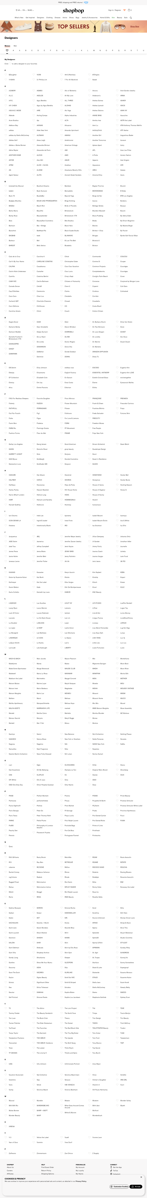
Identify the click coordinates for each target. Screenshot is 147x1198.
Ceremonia (41, 291)
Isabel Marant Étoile (99, 520)
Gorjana (68, 454)
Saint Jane (12, 928)
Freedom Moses (98, 423)
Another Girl (96, 135)
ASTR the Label (126, 120)
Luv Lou (123, 643)
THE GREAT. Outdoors (45, 1043)
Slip (66, 967)
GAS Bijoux (13, 459)
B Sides (123, 191)
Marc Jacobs (41, 659)
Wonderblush (97, 1115)
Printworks (96, 835)
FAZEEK (40, 403)
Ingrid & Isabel (42, 520)
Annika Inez (96, 120)
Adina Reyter (13, 150)
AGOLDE (40, 95)
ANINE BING (97, 115)
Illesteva (12, 525)
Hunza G (123, 490)
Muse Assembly (126, 708)
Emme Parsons (42, 387)
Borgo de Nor (97, 196)
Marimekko (41, 678)
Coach (67, 311)
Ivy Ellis (123, 525)
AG (10, 170)
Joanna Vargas (97, 556)
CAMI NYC (12, 281)
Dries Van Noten (126, 322)
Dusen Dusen (125, 342)
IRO (66, 525)
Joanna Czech (97, 551)
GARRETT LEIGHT (15, 454)
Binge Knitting (70, 201)
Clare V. (67, 286)
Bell (38, 240)
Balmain (12, 226)
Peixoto (11, 835)
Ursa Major (96, 1064)
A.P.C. (11, 100)
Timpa (94, 1013)
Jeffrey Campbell (43, 546)
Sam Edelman (14, 948)
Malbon (11, 698)
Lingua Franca (97, 618)
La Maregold (13, 633)
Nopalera (95, 749)
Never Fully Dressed (44, 754)
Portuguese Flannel (72, 835)
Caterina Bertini (42, 276)
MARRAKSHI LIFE (43, 708)
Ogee (38, 765)
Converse (95, 281)
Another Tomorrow (99, 140)
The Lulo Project (71, 1008)
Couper (123, 261)
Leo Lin (67, 618)
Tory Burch (96, 1053)
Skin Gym (68, 953)
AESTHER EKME (15, 155)
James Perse (13, 551)
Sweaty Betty (125, 987)
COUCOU (123, 256)
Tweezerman (124, 1038)
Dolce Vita (68, 347)
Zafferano (12, 1153)
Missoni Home (97, 698)
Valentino (12, 1080)
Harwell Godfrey (15, 505)
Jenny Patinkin (70, 556)
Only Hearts (69, 785)
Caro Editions (14, 306)
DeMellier (40, 352)
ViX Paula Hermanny (99, 1090)
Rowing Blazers (125, 872)
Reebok (39, 877)
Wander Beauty (14, 1115)
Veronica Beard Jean (72, 1075)
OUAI (122, 775)
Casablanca (41, 266)
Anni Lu (95, 125)
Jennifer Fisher (42, 561)
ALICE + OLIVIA (42, 165)
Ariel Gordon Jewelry (127, 91)
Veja (38, 1080)
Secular (11, 992)
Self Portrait (13, 997)
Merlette (68, 713)
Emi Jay (39, 382)
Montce (95, 723)
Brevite (95, 226)
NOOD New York (98, 744)
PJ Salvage (68, 811)
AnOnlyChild (97, 130)
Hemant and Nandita (44, 500)
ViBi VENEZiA (70, 1085)
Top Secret (96, 1048)
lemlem (67, 613)
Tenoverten (13, 1043)
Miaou (67, 723)
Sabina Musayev (15, 908)
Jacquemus (13, 536)
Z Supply (95, 1153)
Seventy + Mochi (43, 923)
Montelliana (124, 659)
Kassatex (40, 572)
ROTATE (123, 862)
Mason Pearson (70, 659)
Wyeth (122, 1105)
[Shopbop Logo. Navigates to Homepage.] (73, 10)
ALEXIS (39, 155)
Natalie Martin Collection (18, 754)
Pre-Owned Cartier (99, 816)
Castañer (40, 271)
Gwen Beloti (124, 444)
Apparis (95, 160)
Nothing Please (125, 734)
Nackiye (12, 734)
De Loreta (40, 342)
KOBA (122, 572)
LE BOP (39, 628)
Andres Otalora (97, 110)
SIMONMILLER (70, 913)
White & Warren (70, 1113)
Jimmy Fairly (97, 546)
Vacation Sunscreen (16, 1075)
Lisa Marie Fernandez (100, 628)
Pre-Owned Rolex (98, 820)
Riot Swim (68, 882)
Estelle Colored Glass (100, 377)
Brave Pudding (97, 216)
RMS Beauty (69, 897)
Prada (94, 811)
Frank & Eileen (97, 403)
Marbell (11, 723)
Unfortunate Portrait (72, 1064)
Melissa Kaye (69, 703)
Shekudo (40, 948)
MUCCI (123, 698)
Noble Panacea (97, 739)
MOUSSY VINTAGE (127, 688)
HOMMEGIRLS (70, 500)
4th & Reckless (70, 75)
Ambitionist (69, 140)
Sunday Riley (125, 948)
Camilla (12, 276)
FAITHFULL (13, 408)
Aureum (123, 140)
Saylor (11, 977)
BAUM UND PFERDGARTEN (47, 201)
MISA (94, 678)
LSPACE (123, 623)
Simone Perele (42, 997)
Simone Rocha (70, 908)
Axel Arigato (124, 160)
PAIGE (11, 796)
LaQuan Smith (14, 643)
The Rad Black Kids (72, 1028)
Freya (122, 408)
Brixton (95, 245)
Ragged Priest (14, 882)
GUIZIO (95, 464)
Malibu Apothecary (16, 703)
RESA (39, 897)
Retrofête (68, 857)
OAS (10, 775)
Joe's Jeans (96, 561)
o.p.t (10, 765)
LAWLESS (40, 623)
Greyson (68, 464)
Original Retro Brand (99, 770)
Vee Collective (42, 1075)
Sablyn (11, 913)
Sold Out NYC (70, 977)
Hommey (68, 505)
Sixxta (67, 923)
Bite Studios (69, 221)
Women (7, 46)
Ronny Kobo (96, 887)
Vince (94, 1075)
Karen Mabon (14, 587)
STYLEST (123, 943)
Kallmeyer (12, 582)
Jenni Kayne (69, 546)
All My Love (69, 95)
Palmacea (12, 801)
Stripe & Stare (125, 923)
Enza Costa (69, 382)
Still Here (123, 913)
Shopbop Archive (43, 953)
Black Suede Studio (72, 231)
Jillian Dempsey (98, 536)
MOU (122, 683)
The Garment (41, 1033)
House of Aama (98, 485)
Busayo (123, 206)
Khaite (67, 577)
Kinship (95, 577)
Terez (11, 1048)
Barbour (12, 240)
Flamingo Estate (43, 428)
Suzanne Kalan (125, 977)
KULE (122, 587)
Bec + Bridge (41, 226)
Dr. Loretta (96, 337)
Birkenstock (69, 211)
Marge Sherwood (43, 668)
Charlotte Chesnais (44, 301)
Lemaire (68, 608)
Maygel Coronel (70, 678)
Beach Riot (41, 206)
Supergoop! (124, 967)
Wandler (40, 1101)
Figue (39, 418)
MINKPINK (96, 673)
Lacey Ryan (13, 608)
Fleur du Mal (41, 433)
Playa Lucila (69, 816)
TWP (122, 1043)
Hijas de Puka (70, 485)
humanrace (96, 505)
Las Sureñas (41, 603)
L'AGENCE (12, 603)
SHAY (39, 943)
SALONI (12, 943)
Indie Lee (40, 516)
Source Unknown (98, 918)
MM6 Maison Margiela (100, 708)
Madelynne (13, 664)
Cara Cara (12, 296)
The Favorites (42, 1028)
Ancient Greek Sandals (73, 175)
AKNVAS (40, 125)
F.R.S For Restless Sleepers (18, 398)
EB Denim (12, 368)
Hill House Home (71, 490)
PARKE (11, 820)
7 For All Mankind (71, 80)
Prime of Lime (97, 825)
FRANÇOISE (96, 398)
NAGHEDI (12, 739)
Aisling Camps (42, 115)
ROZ (121, 882)
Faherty (11, 403)
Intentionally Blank (44, 525)
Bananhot (12, 231)
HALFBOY (12, 480)
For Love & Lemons (72, 418)
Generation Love (15, 464)
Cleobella (68, 296)
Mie (93, 659)
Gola (38, 454)
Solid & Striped (70, 982)
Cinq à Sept (69, 276)
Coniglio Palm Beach (100, 276)
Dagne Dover (13, 322)
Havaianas (41, 485)
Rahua (11, 887)
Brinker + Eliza (97, 231)
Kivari (94, 587)
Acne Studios (13, 120)
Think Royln (69, 1048)
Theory (67, 1018)
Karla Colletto (14, 592)
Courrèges (124, 266)
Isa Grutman (97, 525)
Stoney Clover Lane (127, 918)
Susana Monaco (126, 972)
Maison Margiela (15, 693)
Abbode (11, 115)
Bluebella (68, 245)
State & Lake (97, 967)
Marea (39, 664)
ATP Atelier (124, 130)
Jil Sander (96, 541)
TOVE (122, 1008)
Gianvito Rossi (42, 449)
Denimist (40, 357)
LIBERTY (68, 648)
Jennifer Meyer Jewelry (73, 536)
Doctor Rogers (70, 342)
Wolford (95, 1110)
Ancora (95, 91)
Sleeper (67, 957)
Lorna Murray (125, 613)
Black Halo (69, 226)
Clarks (67, 291)
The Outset (69, 1023)
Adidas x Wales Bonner (17, 145)
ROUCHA (123, 867)
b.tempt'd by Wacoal (16, 186)
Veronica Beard (42, 1090)
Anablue (68, 165)
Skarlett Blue (69, 928)
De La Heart (41, 337)
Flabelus (40, 423)
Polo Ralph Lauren (71, 820)
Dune (122, 327)
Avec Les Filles (125, 150)
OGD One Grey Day (16, 785)
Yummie (39, 1142)
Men (15, 46)
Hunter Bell (124, 475)
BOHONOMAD (97, 191)
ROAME (95, 862)
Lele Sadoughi (42, 648)
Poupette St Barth (99, 801)
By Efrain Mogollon (127, 221)
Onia (66, 780)
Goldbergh (40, 459)
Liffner (94, 608)
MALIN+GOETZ (14, 708)
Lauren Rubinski (43, 613)
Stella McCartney (98, 987)
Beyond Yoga (69, 196)
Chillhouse (41, 306)
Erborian (68, 387)
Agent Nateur (13, 175)
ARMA (122, 95)
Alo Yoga (68, 110)
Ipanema (68, 516)
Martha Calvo (42, 713)
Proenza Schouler (126, 801)
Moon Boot (124, 664)
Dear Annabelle (42, 327)
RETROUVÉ (69, 862)
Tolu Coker (96, 1033)
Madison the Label (15, 678)
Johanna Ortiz (125, 536)
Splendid (95, 933)
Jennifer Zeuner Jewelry (73, 541)
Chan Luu (40, 296)
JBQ (38, 536)
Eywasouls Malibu (127, 382)
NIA (66, 744)
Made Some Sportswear (17, 668)
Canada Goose (14, 286)
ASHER (123, 100)
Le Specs (68, 638)
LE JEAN (40, 638)
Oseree (94, 775)
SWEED (123, 992)
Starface (95, 962)
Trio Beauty (124, 1018)
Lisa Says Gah (97, 633)
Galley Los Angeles (16, 444)
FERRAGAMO (42, 408)
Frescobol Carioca (127, 403)
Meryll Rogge (69, 718)
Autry (122, 145)
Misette (95, 683)
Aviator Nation (125, 155)
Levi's (67, 643)
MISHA (95, 688)
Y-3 (10, 1137)
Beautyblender (42, 216)
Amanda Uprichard (71, 130)
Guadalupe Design (99, 449)
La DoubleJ (13, 623)
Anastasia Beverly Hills (73, 170)
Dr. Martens (96, 347)
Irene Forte (68, 520)
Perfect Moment (42, 796)
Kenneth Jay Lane (43, 592)
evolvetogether (125, 377)
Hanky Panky (14, 490)
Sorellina (95, 913)
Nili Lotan (68, 754)
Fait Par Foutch (14, 413)
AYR (121, 165)
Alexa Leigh (41, 140)
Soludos (68, 987)
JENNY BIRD (69, 551)
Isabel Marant (97, 516)
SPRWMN (96, 948)
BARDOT (12, 245)
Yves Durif (68, 1142)
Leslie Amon (69, 628)
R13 (10, 862)
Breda (94, 221)
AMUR (67, 160)
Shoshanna (41, 957)
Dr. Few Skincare (98, 327)
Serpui (39, 913)
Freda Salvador (98, 413)
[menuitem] (18, 10)
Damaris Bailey (14, 327)
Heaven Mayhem (43, 490)
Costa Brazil (96, 306)
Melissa (67, 698)
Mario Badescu (42, 688)
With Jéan (96, 1105)
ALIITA (39, 175)
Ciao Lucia (69, 271)
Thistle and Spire (71, 1053)
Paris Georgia (14, 811)
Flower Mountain (71, 403)
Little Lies (96, 643)
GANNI (11, 449)
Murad (122, 703)
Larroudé (12, 648)
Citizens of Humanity (72, 281)
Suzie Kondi (124, 982)
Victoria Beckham (71, 1090)
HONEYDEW (97, 475)
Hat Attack (41, 475)
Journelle (123, 546)
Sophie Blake (69, 992)
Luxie (122, 648)
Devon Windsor (70, 327)
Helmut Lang (41, 495)
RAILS (11, 892)
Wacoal (11, 1101)
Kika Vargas (69, 582)
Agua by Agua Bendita (45, 105)
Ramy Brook (41, 857)
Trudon (122, 1028)
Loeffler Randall (126, 603)
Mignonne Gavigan (99, 664)
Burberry (123, 201)
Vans (10, 1085)
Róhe (94, 882)
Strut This (124, 928)
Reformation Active (44, 887)
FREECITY (96, 418)
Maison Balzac (14, 683)
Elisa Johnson (42, 368)
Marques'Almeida (43, 703)
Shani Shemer (42, 933)
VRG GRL (123, 1080)
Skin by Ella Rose (71, 948)
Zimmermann (41, 1153)
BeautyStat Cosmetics (45, 221)
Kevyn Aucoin (70, 572)
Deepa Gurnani (42, 332)
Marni (39, 698)
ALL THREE (69, 100)
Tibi (93, 1008)
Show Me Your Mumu (44, 962)
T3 (10, 1008)
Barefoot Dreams (43, 186)
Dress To (95, 357)
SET (38, 918)
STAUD (95, 977)
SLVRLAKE (68, 972)
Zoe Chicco (69, 1153)
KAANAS (12, 572)
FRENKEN (124, 398)
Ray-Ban (40, 862)
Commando (96, 256)
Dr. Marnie (96, 342)
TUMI (122, 1033)
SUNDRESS (124, 953)
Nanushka (12, 749)
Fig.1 (38, 413)
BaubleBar (40, 196)
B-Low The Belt (70, 240)
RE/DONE (40, 867)
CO (66, 306)
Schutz (11, 982)
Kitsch (94, 582)
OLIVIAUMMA (70, 765)
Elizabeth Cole (42, 377)
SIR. (66, 918)
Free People (96, 428)
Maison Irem (13, 688)
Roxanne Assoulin (126, 877)
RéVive (67, 867)
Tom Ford (95, 1038)
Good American (70, 444)
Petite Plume (41, 820)
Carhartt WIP (13, 301)
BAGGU (11, 206)
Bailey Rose (13, 216)
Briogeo (95, 236)
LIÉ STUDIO (96, 603)
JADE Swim (13, 541)
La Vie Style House (43, 618)
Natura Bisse (41, 739)
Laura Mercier (42, 608)
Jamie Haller (13, 556)
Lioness (95, 623)
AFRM (11, 165)
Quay (11, 846)
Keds (38, 587)
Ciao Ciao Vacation (72, 266)
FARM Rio (12, 428)
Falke (11, 418)
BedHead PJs (41, 231)
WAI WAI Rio (13, 1105)
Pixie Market (69, 806)
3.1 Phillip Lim (42, 80)
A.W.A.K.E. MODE (15, 110)
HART (11, 500)
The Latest (40, 1048)
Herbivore (40, 505)
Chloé (67, 256)
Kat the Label (42, 582)
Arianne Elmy (97, 175)
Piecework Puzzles (43, 832)
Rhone (67, 872)
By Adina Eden (125, 216)
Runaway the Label (127, 887)
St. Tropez (96, 957)
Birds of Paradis (70, 206)
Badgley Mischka (15, 201)
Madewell (12, 673)
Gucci (94, 454)
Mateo (67, 664)
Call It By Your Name (16, 261)
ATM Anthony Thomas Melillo (131, 125)
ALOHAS (68, 105)
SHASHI (40, 938)
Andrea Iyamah (97, 105)
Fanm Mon (13, 423)
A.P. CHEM (13, 105)
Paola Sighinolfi (14, 806)
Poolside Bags (70, 825)
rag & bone (13, 877)
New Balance (69, 734)
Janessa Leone (14, 561)
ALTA (66, 120)
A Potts (95, 155)
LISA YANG (96, 638)
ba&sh (11, 191)
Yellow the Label (43, 1137)
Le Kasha (40, 643)
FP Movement (70, 428)
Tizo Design (96, 1018)
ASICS (122, 105)
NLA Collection (97, 734)
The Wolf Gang (70, 1043)
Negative (40, 744)
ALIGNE (39, 170)
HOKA (67, 495)
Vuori (122, 1085)
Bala (10, 221)
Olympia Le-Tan (70, 770)
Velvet (39, 1085)
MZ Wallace (124, 713)
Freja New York (97, 433)
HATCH (39, 480)
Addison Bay (13, 125)
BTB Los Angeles (126, 196)
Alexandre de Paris (43, 150)
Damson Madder (15, 332)
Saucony (12, 967)
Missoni (95, 693)
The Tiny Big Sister (71, 1033)
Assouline (123, 115)
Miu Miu (95, 703)
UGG (10, 1064)
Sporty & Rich (97, 943)
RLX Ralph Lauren (71, 892)
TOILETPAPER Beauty (100, 1028)
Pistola (67, 796)
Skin (66, 943)
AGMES (39, 91)
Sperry (94, 928)
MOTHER (123, 678)
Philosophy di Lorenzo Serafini (45, 826)
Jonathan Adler (125, 541)
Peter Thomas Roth (44, 816)
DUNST (123, 332)
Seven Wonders (42, 928)
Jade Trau (12, 546)
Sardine (11, 962)
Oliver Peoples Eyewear (45, 785)
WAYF (39, 1115)
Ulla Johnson (41, 1064)
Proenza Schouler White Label (131, 806)
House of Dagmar (98, 490)
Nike (66, 749)
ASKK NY (123, 110)
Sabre (11, 918)
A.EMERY (12, 91)
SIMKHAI (40, 992)
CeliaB (39, 286)
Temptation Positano (16, 1038)
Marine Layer (41, 683)
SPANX (95, 923)
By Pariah (123, 231)
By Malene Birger (126, 226)
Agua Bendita (42, 100)
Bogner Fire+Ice (98, 186)
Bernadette (69, 191)
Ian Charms (13, 516)
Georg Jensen (41, 444)
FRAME (67, 433)
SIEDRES (40, 972)
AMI (66, 150)
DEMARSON (41, 347)
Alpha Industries (71, 115)
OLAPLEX (40, 775)
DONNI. (67, 357)
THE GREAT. (41, 1038)
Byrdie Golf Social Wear (129, 236)
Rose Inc (95, 892)
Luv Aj (122, 638)
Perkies (39, 806)
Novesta (123, 739)
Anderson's (96, 95)
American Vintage (71, 145)
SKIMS (67, 938)
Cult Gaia (123, 286)
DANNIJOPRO (14, 344)
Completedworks (98, 271)
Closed (67, 301)
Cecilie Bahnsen (42, 281)
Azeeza (122, 170)
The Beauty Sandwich (44, 1013)
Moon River (124, 668)
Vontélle (123, 1075)
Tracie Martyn (125, 1013)
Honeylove (96, 480)
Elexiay (11, 382)
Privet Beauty (125, 796)
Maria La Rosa (42, 673)
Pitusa (67, 801)
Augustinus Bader (126, 135)
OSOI (94, 780)
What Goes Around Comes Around (74, 1107)
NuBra (122, 744)
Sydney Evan (125, 997)
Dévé (66, 322)
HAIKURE (12, 475)
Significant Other (43, 982)
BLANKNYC (69, 236)
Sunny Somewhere (127, 962)
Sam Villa (12, 953)
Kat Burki (40, 577)
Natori (39, 734)
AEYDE (11, 160)
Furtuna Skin (125, 413)
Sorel (94, 908)
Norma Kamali (97, 754)
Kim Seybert (96, 572)
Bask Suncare (42, 191)
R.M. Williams (14, 857)
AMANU (67, 135)
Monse (94, 718)
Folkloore (68, 413)
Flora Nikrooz (70, 398)
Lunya (122, 633)
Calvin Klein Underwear (17, 271)
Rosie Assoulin (125, 857)
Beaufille (40, 211)
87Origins (95, 75)
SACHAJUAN (13, 923)
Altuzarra (68, 125)
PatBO (11, 825)
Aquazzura (96, 165)
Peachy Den (13, 830)
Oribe (94, 765)
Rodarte (95, 872)
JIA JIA (67, 561)
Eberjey (11, 373)
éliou (10, 387)
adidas (11, 130)
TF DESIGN (13, 1053)
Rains (11, 897)
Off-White (12, 780)
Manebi (11, 713)
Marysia (40, 718)
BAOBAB (12, 236)
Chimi (39, 311)
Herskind (68, 475)
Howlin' (95, 500)
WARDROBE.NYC (43, 1105)
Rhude (67, 877)
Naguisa (12, 744)
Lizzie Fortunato (98, 648)
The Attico (40, 1008)
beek (38, 236)
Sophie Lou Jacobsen (72, 997)
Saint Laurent (14, 933)
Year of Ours (13, 1142)
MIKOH (95, 668)
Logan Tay (124, 608)
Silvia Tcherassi (42, 987)
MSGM (122, 693)
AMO (66, 155)
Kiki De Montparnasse (73, 587)
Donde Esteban (70, 352)
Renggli (39, 892)
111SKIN (12, 80)
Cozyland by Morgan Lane (129, 281)
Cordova (95, 291)
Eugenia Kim (125, 368)
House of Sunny (98, 495)
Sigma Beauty (42, 977)
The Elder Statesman (44, 1023)
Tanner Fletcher (14, 1023)
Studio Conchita (126, 938)
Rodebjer (95, 877)
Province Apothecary (127, 811)
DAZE (39, 322)
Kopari (122, 577)
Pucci (122, 816)
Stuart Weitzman (126, 933)
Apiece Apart (97, 145)
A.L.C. (11, 95)
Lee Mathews (41, 633)
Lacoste (12, 618)
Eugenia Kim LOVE (127, 373)
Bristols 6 (95, 240)
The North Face (70, 1013)
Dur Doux (123, 337)
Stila (122, 908)
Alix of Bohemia (70, 91)
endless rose (69, 368)
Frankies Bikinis (98, 408)
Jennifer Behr (41, 556)
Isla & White (124, 520)
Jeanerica (40, 541)
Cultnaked (124, 291)
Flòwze (67, 408)
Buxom (122, 211)
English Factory (70, 373)
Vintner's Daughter (99, 1080)
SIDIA (39, 967)
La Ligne (12, 628)
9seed (94, 80)
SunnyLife (124, 957)
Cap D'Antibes (14, 291)
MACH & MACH (14, 659)
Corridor (95, 296)
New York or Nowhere (72, 739)
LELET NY (68, 603)
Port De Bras (69, 830)
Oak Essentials (14, 770)
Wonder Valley (125, 1101)
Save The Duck (14, 972)
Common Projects (99, 266)
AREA (94, 170)
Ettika (94, 387)
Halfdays (12, 485)
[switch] (6, 75)
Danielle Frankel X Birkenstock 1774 (15, 338)
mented (67, 708)
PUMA (122, 820)
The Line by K (42, 1053)
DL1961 (67, 337)
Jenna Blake (41, 551)
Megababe (68, 688)
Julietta (123, 551)
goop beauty (69, 449)
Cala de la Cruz (14, 256)
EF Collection (14, 377)
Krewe (122, 582)
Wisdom (95, 1101)
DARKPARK (13, 354)
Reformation (41, 882)
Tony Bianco (96, 1043)
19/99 (39, 75)
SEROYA (40, 908)
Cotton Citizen (97, 311)
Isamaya (123, 516)
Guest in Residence (99, 459)
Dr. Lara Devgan (98, 332)
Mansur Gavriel (14, 718)
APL (93, 150)
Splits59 (95, 938)
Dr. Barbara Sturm (99, 322)
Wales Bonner (14, 1110)
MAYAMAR (68, 673)
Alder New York (42, 130)
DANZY (11, 349)
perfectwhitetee (42, 801)
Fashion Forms (14, 433)
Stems (94, 992)
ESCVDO (95, 368)
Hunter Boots (125, 480)
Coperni (95, 286)
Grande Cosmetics (71, 459)
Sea (10, 987)
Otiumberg (124, 770)
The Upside (69, 1038)
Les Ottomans (70, 633)
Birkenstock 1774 (71, 216)
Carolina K (41, 256)
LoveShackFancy (126, 618)
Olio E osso (41, 780)
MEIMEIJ (68, 693)
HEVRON (68, 480)
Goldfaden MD (42, 464)
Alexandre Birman (43, 145)
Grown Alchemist (98, 444)
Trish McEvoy (125, 1023)
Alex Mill (40, 160)
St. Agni (95, 953)
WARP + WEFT (42, 1110)
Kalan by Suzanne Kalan (18, 577)
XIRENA (12, 1126)
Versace (67, 1080)
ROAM (94, 857)
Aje (38, 120)
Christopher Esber (71, 261)
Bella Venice (41, 245)
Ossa (94, 785)
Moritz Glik (124, 673)
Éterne (94, 382)
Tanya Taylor (13, 1033)
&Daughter (13, 75)
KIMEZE (68, 592)
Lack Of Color (14, 613)
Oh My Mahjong (42, 770)
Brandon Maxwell (98, 211)
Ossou (122, 765)
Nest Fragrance (42, 749)
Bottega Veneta (97, 206)
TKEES (95, 1023)
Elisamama (41, 373)
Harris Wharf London (16, 495)
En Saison (68, 377)
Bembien (68, 186)
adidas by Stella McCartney (19, 135)
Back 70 (12, 196)
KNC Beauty (96, 592)
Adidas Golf (13, 140)
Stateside (95, 972)
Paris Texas (13, 816)
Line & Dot (96, 613)
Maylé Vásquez (70, 683)
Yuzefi (67, 1137)
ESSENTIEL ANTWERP (100, 373)
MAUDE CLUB (70, 668)
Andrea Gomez (97, 100)
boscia (94, 201)
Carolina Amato (14, 311)
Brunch (123, 186)
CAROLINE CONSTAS (44, 261)
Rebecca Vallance (43, 872)
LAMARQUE (13, 638)
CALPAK (12, 266)
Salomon (12, 938)
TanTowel (12, 1028)
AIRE (38, 110)
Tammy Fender (14, 1013)
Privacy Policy (81, 1181)
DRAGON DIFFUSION (100, 352)
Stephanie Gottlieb (99, 997)
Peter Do (40, 811)
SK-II (66, 933)
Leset (67, 623)
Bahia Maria (13, 211)
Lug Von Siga (125, 628)
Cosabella (96, 301)
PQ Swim (95, 806)
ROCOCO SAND (98, 867)
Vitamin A (96, 1085)
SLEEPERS (69, 962)
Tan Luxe (12, 1018)
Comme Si (96, 261)
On (66, 775)
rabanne (12, 867)
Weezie (67, 1101)
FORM (67, 423)
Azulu (122, 175)
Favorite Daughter (43, 398)
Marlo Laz (40, 693)
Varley (11, 1090)
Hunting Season (126, 485)
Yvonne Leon (97, 1137)
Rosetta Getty (97, 897)
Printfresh (96, 830)
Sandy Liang (13, 957)
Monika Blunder (98, 713)
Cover (122, 276)
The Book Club (42, 1018)
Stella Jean (96, 982)
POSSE (95, 796)
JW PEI (122, 561)
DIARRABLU (69, 332)
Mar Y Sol (40, 723)
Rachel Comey (14, 872)
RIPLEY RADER (70, 887)
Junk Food (124, 556)
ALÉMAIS (40, 135)
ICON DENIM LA (15, 520)
